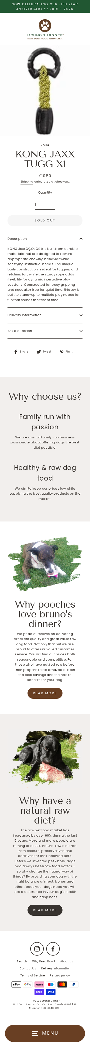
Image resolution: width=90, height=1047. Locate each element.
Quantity (45, 192)
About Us (67, 961)
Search (22, 961)
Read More (45, 910)
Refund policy (60, 975)
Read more (45, 693)
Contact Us (28, 968)
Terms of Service (32, 975)
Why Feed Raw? (43, 961)
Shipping (27, 182)
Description (17, 239)
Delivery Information (25, 315)
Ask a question (20, 331)
